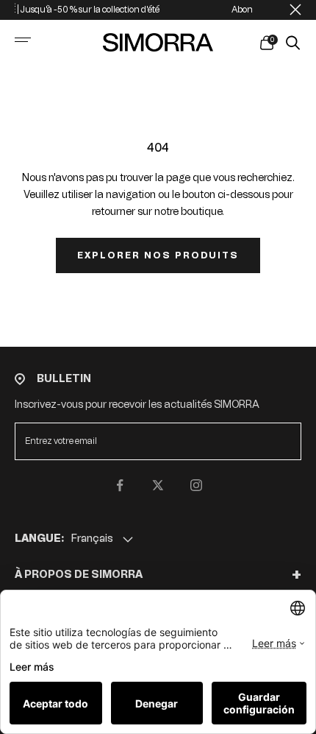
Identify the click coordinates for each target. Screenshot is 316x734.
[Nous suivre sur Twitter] (158, 485)
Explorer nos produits (158, 255)
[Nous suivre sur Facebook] (119, 485)
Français (92, 538)
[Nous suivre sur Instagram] (196, 485)
